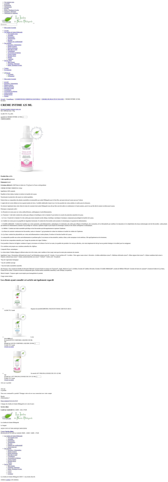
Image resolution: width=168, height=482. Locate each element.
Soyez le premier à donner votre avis (11, 109)
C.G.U (9, 472)
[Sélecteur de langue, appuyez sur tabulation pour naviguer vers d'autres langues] (7, 73)
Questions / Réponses (10, 11)
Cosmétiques (11, 51)
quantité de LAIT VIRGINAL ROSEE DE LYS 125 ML (20, 376)
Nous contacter (5, 401)
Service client (8, 60)
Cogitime (7, 480)
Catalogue (10, 59)
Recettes (6, 8)
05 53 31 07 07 (13, 401)
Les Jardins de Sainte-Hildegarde (13, 32)
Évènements (7, 5)
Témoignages (8, 7)
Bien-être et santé (12, 49)
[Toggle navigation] (33, 23)
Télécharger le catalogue (11, 13)
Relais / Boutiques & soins (11, 10)
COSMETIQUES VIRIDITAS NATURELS (27, 99)
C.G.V (9, 470)
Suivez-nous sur (12, 447)
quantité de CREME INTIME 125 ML (11, 117)
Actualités (7, 3)
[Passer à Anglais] (10, 74)
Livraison (10, 474)
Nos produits (7, 43)
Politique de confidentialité (15, 41)
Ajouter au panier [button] (9, 346)
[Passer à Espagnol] (11, 76)
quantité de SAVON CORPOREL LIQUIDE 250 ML (19, 343)
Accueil (6, 30)
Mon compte (11, 62)
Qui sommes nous (9, 2)
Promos (10, 57)
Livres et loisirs (12, 54)
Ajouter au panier (5, 118)
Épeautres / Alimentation (14, 45)
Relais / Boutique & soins (15, 65)
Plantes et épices (12, 46)
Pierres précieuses (13, 48)
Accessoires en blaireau (14, 52)
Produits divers (12, 56)
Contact (6, 68)
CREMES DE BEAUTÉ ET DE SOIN (53, 99)
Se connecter (7, 70)
